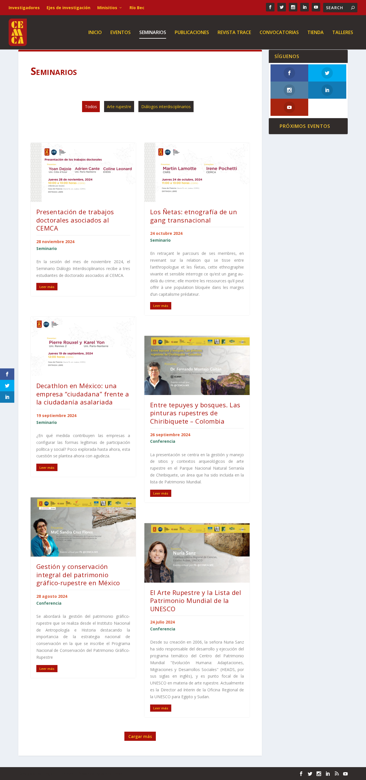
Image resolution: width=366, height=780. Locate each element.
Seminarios (152, 32)
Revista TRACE (234, 32)
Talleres (342, 32)
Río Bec (137, 7)
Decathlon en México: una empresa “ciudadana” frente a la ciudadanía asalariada (82, 393)
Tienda (315, 32)
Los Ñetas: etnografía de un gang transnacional (193, 215)
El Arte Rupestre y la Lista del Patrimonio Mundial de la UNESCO (195, 600)
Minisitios (107, 7)
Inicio (95, 32)
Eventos (120, 32)
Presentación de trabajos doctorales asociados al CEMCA (75, 219)
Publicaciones (192, 32)
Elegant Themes (57, 773)
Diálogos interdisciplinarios (166, 106)
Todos (91, 106)
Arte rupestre (119, 106)
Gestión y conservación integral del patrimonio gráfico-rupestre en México (78, 574)
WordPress (111, 773)
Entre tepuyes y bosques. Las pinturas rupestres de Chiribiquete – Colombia (195, 412)
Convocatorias (279, 32)
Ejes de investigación (68, 7)
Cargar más (140, 736)
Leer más (46, 287)
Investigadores (24, 7)
